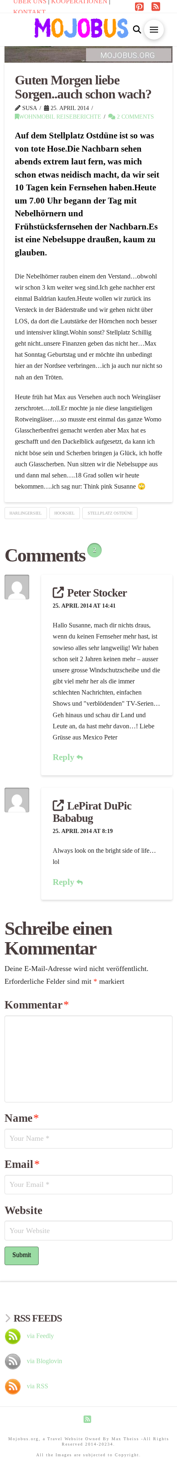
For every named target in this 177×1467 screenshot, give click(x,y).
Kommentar (37, 1005)
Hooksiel (64, 513)
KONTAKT (29, 12)
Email (22, 1164)
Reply (65, 757)
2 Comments (134, 117)
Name (22, 1118)
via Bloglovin (44, 1360)
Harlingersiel (25, 513)
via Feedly (40, 1335)
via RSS (37, 1386)
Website (23, 1210)
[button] (137, 30)
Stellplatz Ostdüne (110, 513)
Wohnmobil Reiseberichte (60, 117)
